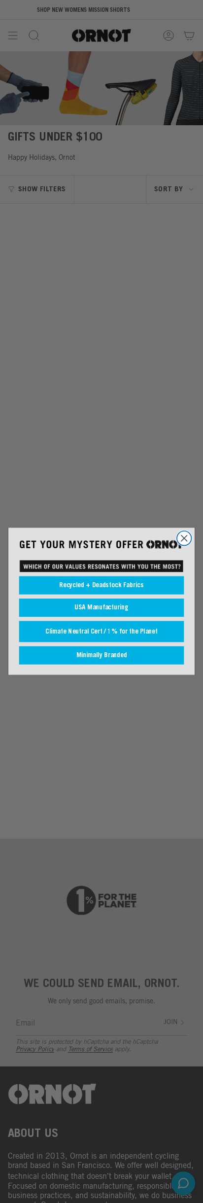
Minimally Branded (101, 655)
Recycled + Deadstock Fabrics (101, 585)
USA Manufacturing (101, 607)
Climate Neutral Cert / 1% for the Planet (101, 632)
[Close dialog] (184, 538)
